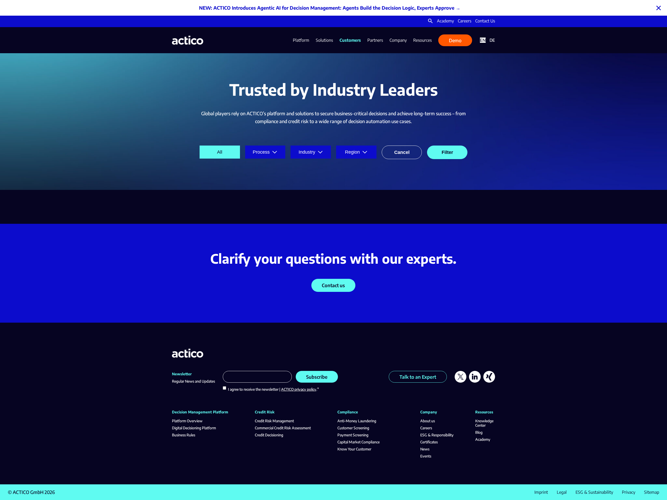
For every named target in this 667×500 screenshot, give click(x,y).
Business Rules (183, 435)
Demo (455, 40)
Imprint (541, 492)
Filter (447, 152)
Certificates (429, 442)
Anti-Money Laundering (356, 421)
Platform (301, 40)
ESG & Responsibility (437, 435)
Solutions (324, 40)
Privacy (628, 492)
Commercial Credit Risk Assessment (283, 428)
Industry (307, 152)
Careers (464, 20)
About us (427, 421)
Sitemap (651, 492)
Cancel (402, 152)
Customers (350, 40)
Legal (562, 492)
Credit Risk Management (274, 421)
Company (398, 40)
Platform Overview (187, 421)
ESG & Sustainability (594, 492)
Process (261, 152)
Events (425, 456)
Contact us (333, 285)
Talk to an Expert (417, 377)
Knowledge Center (484, 423)
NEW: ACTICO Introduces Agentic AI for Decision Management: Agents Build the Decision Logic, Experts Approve (326, 8)
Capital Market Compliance (358, 442)
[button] (430, 22)
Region (352, 152)
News (424, 449)
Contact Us (485, 20)
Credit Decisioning (269, 435)
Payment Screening (352, 435)
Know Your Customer (354, 449)
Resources (422, 40)
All (219, 152)
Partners (375, 40)
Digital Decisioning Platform (194, 428)
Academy (445, 20)
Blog (479, 432)
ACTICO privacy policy (298, 389)
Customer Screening (353, 428)
